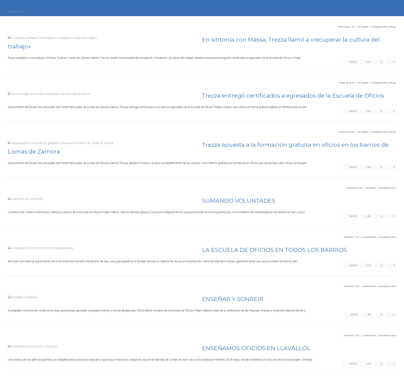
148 (368, 167)
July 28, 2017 (350, 83)
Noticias (392, 27)
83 (369, 314)
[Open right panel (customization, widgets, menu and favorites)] (387, 7)
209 (368, 363)
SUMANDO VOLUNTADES (238, 200)
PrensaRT (364, 27)
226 (368, 62)
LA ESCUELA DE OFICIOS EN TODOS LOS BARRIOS (274, 249)
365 (368, 111)
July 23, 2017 (350, 132)
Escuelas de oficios (388, 188)
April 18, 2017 (357, 188)
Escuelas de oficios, (381, 27)
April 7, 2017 (354, 237)
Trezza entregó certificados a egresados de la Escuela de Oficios (293, 95)
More (353, 62)
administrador (370, 237)
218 (368, 265)
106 (368, 216)
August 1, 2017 (349, 27)
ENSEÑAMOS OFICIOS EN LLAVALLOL (256, 348)
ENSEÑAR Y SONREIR (232, 299)
